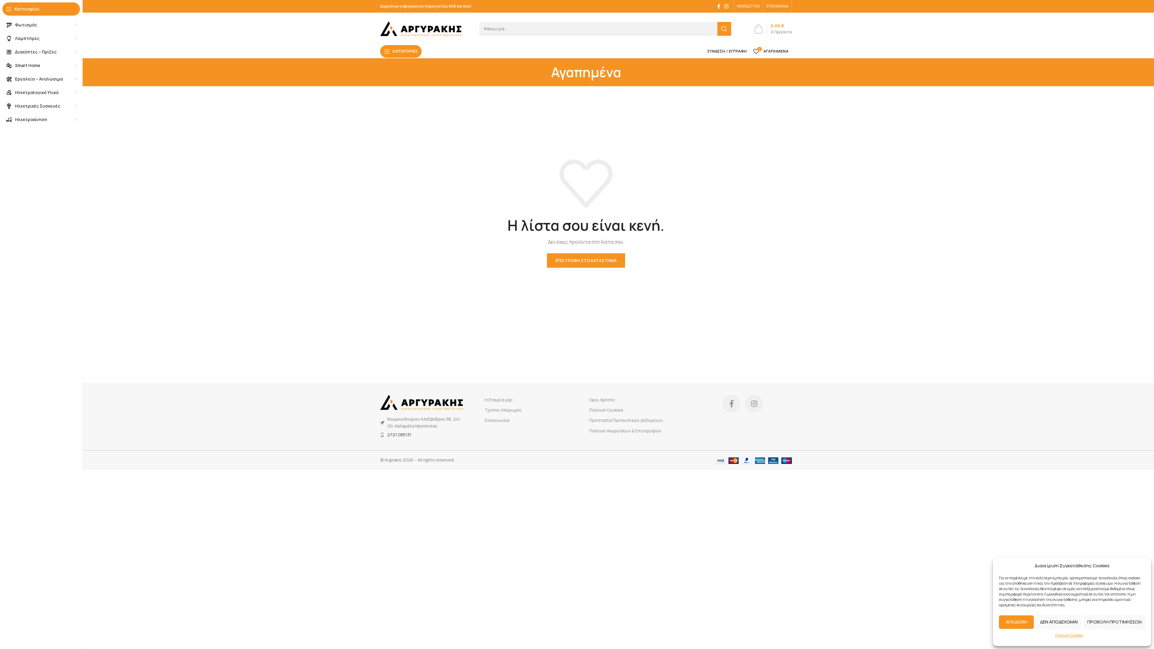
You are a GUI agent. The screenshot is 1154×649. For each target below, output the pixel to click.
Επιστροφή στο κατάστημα (586, 260)
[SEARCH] (724, 29)
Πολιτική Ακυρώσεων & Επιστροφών (625, 431)
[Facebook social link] (718, 6)
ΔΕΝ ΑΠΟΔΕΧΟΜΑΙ (1059, 622)
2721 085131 (399, 434)
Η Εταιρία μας (499, 400)
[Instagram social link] (726, 6)
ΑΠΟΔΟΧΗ (1016, 622)
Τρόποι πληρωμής (503, 410)
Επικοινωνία (497, 420)
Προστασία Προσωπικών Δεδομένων (626, 420)
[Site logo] (420, 28)
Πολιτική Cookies (1069, 635)
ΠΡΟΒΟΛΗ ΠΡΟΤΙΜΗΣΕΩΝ (1114, 622)
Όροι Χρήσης (602, 400)
